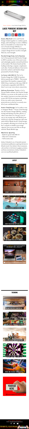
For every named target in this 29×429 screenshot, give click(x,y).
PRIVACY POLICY (18, 420)
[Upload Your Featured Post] (14, 428)
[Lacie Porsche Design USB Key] (6, 34)
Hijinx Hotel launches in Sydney (14, 324)
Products (9, 25)
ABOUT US (9, 420)
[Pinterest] (16, 34)
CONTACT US (13, 420)
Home (4, 25)
